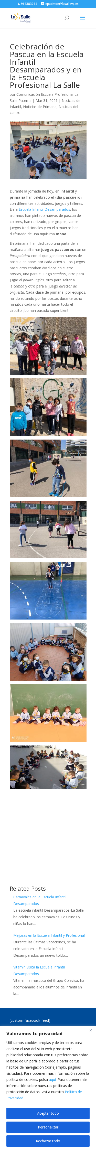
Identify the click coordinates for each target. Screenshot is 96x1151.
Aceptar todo (48, 1113)
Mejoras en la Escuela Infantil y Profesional (49, 935)
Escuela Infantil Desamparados (44, 209)
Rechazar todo (48, 1140)
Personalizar (48, 1127)
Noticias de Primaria (40, 106)
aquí (52, 1079)
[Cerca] (91, 1030)
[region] (48, 1088)
